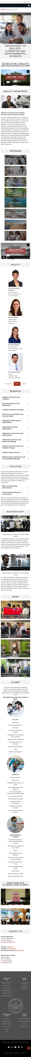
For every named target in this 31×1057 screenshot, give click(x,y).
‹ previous (8, 383)
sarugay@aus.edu (6, 962)
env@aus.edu (20, 950)
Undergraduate (24, 982)
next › (24, 383)
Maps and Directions (6, 990)
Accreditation (6, 985)
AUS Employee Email (24, 1018)
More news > (26, 677)
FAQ (7, 1031)
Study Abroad (24, 988)
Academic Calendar (7, 1024)
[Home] (9, 9)
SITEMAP (16, 1053)
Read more (8, 144)
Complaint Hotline (24, 1026)
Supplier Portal (7, 1021)
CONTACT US (23, 1053)
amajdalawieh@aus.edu (8, 942)
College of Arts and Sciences (13, 14)
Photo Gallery (6, 1026)
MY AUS (2, 1)
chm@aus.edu (12, 948)
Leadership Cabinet (7, 982)
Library (8, 1)
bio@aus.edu (10, 947)
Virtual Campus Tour (17, 1)
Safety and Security (7, 993)
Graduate (24, 985)
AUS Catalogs (6, 1018)
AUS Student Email (24, 1021)
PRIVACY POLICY (8, 1053)
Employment (6, 988)
